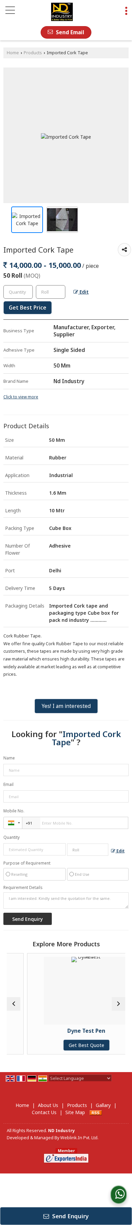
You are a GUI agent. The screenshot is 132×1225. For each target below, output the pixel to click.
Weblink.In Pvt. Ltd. (79, 1138)
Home (13, 53)
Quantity (11, 837)
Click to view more (20, 396)
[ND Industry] (61, 12)
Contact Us (44, 1112)
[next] (118, 1004)
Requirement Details (22, 887)
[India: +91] (12, 823)
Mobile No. (13, 811)
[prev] (13, 1004)
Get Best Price (27, 307)
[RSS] (96, 1112)
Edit (83, 292)
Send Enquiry (70, 1216)
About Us (48, 1105)
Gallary (103, 1105)
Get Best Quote (75, 1045)
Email (8, 784)
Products (33, 53)
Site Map (75, 1112)
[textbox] (50, 292)
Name (9, 758)
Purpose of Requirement (26, 863)
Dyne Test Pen (75, 1030)
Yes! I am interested (66, 706)
